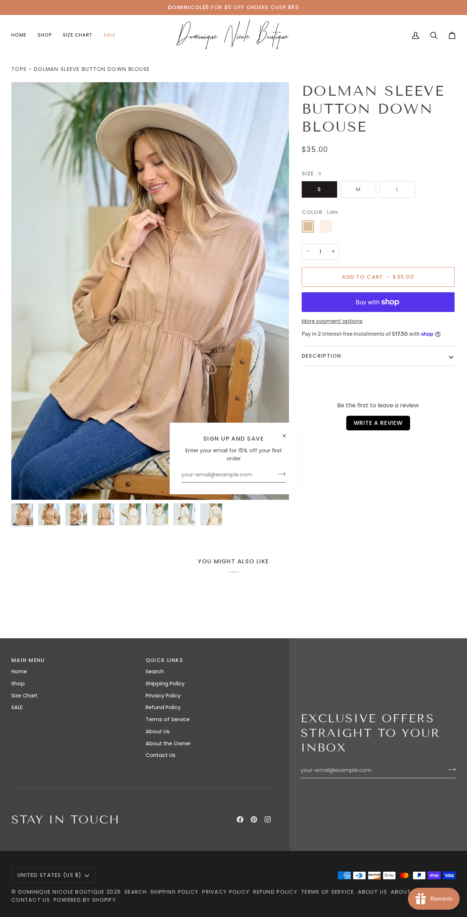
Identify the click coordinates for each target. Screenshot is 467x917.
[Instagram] (268, 819)
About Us (158, 731)
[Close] (287, 433)
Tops (19, 69)
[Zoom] (150, 291)
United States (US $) (50, 875)
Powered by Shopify (85, 899)
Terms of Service (168, 719)
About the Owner (168, 743)
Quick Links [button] (164, 660)
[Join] (280, 474)
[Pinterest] (254, 819)
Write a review (378, 423)
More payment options (332, 321)
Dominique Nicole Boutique (62, 891)
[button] (45, 35)
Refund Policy (163, 707)
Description (321, 355)
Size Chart (24, 695)
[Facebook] (240, 819)
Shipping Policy (165, 683)
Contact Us (160, 755)
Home (19, 671)
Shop (18, 683)
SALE (17, 707)
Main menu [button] (28, 660)
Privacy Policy (163, 695)
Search (155, 671)
